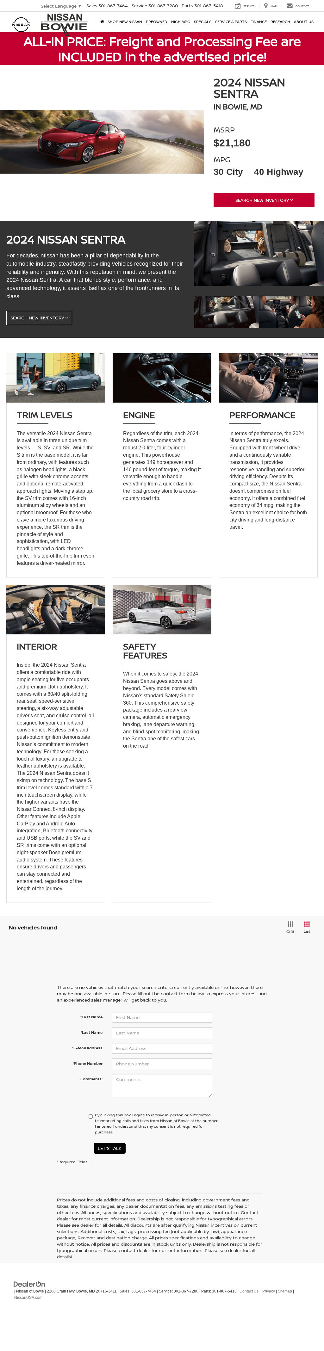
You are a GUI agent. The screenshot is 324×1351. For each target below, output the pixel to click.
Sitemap (285, 1291)
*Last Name (92, 1032)
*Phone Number (87, 1063)
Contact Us (249, 1291)
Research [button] (280, 21)
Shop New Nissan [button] (125, 21)
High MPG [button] (180, 21)
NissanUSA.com (28, 1297)
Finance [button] (259, 21)
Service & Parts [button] (231, 21)
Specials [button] (202, 21)
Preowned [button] (156, 21)
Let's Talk (110, 1148)
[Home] (102, 22)
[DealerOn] (29, 1283)
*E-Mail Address (87, 1048)
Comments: (91, 1079)
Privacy (268, 1291)
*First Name (91, 1017)
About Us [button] (304, 21)
